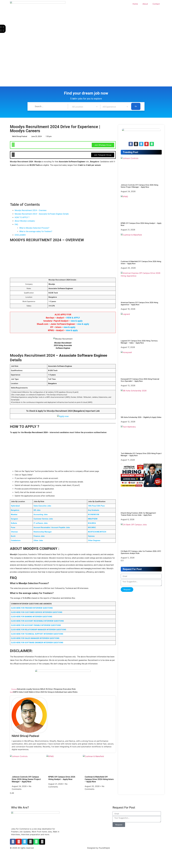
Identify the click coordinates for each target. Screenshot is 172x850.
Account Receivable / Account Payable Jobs (52, 528)
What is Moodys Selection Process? (34, 228)
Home (135, 4)
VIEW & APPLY (73, 317)
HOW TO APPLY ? (22, 217)
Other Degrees (94, 541)
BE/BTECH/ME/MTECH (97, 532)
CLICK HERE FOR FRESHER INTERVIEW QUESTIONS (32, 608)
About (145, 4)
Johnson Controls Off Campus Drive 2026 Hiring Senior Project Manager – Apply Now (26, 779)
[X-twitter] (42, 842)
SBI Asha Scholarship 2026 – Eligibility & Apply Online (141, 417)
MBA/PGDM (92, 519)
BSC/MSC (92, 528)
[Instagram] (30, 842)
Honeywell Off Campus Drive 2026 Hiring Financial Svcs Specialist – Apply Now (140, 380)
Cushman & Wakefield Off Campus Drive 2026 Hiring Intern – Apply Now (99, 779)
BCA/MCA (92, 523)
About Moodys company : (25, 221)
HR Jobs (37, 510)
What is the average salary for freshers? (35, 231)
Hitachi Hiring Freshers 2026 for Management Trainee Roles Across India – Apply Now (138, 514)
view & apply (76, 321)
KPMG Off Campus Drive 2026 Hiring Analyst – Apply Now (61, 778)
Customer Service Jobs (43, 519)
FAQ (16, 224)
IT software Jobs (41, 523)
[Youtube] (19, 842)
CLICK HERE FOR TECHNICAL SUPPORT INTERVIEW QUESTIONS (37, 634)
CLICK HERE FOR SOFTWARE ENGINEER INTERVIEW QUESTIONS (37, 643)
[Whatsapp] (152, 144)
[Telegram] (141, 144)
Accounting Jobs (41, 515)
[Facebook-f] (13, 842)
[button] (1, 27)
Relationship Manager (43, 532)
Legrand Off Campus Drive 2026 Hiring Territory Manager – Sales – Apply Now (139, 342)
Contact (156, 4)
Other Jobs (38, 541)
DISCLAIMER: (20, 235)
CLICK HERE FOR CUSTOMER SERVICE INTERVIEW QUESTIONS (36, 612)
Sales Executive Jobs (42, 506)
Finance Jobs (39, 536)
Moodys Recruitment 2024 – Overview (30, 210)
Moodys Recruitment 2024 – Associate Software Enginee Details (42, 214)
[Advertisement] (70, 35)
